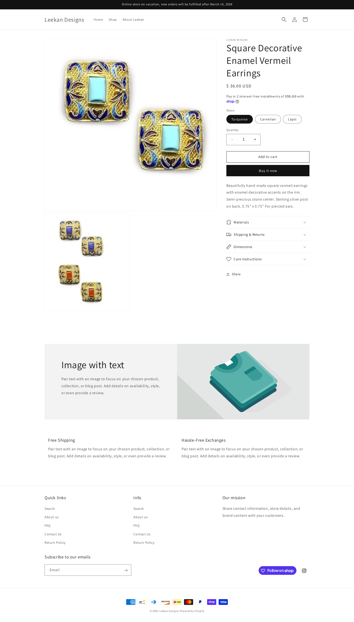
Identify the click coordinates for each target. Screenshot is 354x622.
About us (52, 517)
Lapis (292, 119)
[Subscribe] (125, 570)
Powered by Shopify (192, 611)
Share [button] (236, 274)
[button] (284, 19)
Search (50, 508)
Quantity (232, 130)
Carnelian (268, 119)
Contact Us (53, 534)
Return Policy (55, 542)
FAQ (48, 526)
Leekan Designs (169, 611)
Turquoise (239, 119)
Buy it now (268, 170)
